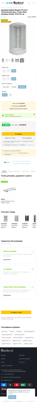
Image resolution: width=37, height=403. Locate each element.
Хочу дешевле (27, 138)
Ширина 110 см (17, 343)
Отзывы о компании (6, 365)
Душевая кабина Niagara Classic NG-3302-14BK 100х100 (16, 226)
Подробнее (7, 259)
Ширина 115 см (28, 343)
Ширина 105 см (6, 343)
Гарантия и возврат (24, 358)
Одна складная (6, 337)
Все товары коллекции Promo (21, 161)
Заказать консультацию (11, 153)
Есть (4, 95)
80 (4, 71)
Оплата (3, 358)
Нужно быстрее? (9, 142)
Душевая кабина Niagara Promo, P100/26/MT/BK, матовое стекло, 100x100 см (6, 226)
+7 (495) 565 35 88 (8, 374)
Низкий (14, 87)
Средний (22, 87)
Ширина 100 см (27, 340)
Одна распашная (19, 334)
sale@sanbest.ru (8, 380)
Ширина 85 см (29, 337)
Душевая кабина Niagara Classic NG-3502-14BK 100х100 (27, 226)
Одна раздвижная (29, 331)
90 (9, 71)
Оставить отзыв (16, 312)
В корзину (18, 134)
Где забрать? (29, 145)
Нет (10, 95)
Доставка (22, 355)
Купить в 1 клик (10, 138)
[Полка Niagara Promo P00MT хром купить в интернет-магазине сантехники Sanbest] (9, 189)
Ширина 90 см (6, 340)
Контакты (22, 362)
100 (14, 71)
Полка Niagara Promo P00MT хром (8, 202)
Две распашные (18, 337)
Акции (2, 362)
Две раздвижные (7, 334)
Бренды (3, 355)
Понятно (12, 397)
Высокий (6, 87)
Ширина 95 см (17, 340)
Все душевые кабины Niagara (21, 163)
